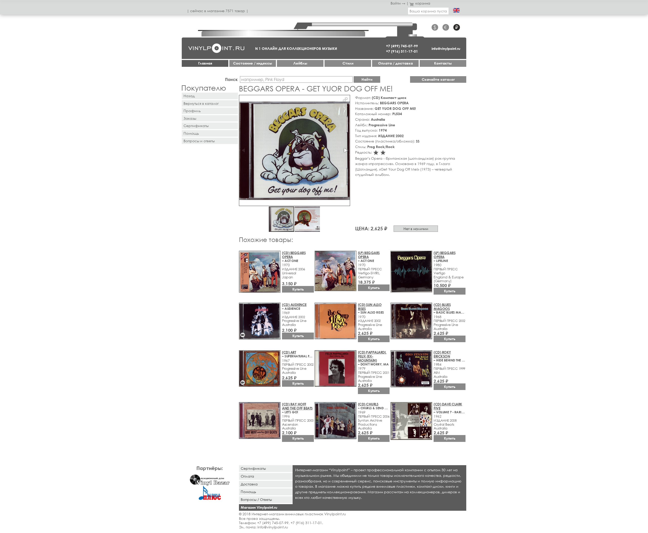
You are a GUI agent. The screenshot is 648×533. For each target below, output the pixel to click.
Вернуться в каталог (201, 103)
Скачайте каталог (438, 79)
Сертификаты (196, 126)
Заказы (190, 118)
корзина (422, 3)
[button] (345, 100)
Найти (366, 79)
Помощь (191, 133)
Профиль (192, 111)
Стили (347, 63)
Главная (205, 63)
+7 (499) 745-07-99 (402, 46)
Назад (189, 96)
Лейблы (300, 63)
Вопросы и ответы (199, 141)
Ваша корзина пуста (428, 11)
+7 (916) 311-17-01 (402, 51)
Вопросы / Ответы (256, 499)
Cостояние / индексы (252, 63)
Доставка (249, 484)
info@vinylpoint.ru (446, 48)
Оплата (247, 476)
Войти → (398, 3)
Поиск (231, 79)
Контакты (443, 63)
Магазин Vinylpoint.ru (259, 507)
